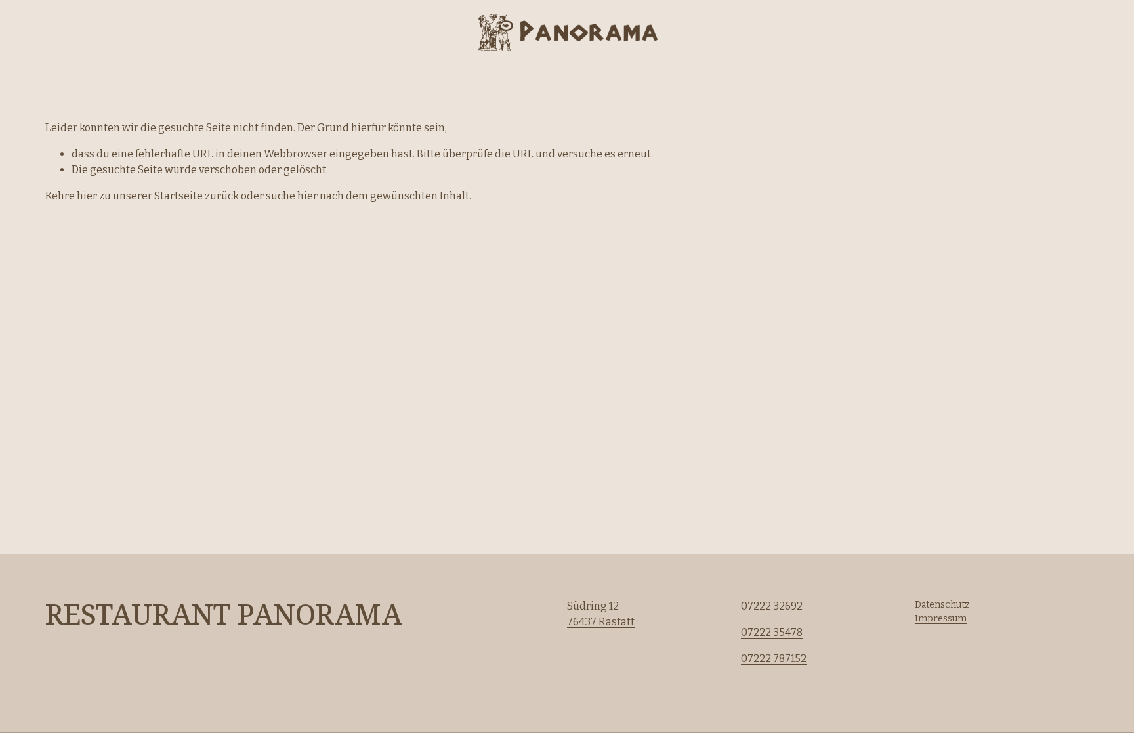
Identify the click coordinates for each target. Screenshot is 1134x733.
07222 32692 (772, 606)
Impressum (941, 618)
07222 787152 (774, 658)
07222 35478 (772, 632)
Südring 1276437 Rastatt (601, 614)
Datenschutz (942, 604)
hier (87, 196)
